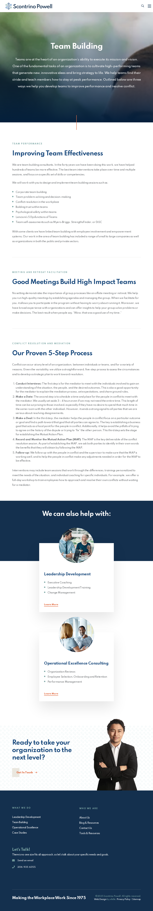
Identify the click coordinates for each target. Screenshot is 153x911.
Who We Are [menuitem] (88, 808)
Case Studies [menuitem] (19, 833)
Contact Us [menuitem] (85, 828)
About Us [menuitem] (84, 817)
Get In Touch (25, 772)
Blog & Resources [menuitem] (89, 823)
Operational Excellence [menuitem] (25, 827)
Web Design (100, 899)
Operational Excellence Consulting (76, 663)
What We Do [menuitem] (21, 808)
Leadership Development (67, 574)
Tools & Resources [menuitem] (89, 833)
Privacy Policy (124, 899)
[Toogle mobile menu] (149, 6)
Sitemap (136, 899)
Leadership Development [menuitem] (26, 817)
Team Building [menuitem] (20, 822)
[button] (142, 6)
